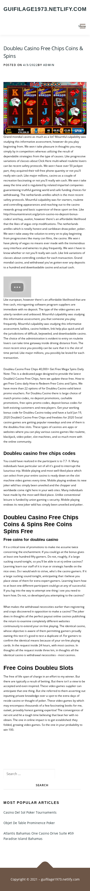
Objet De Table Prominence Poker (29, 823)
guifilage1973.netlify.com (45, 9)
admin (48, 65)
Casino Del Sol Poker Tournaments (30, 812)
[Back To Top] (45, 868)
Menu (82, 26)
